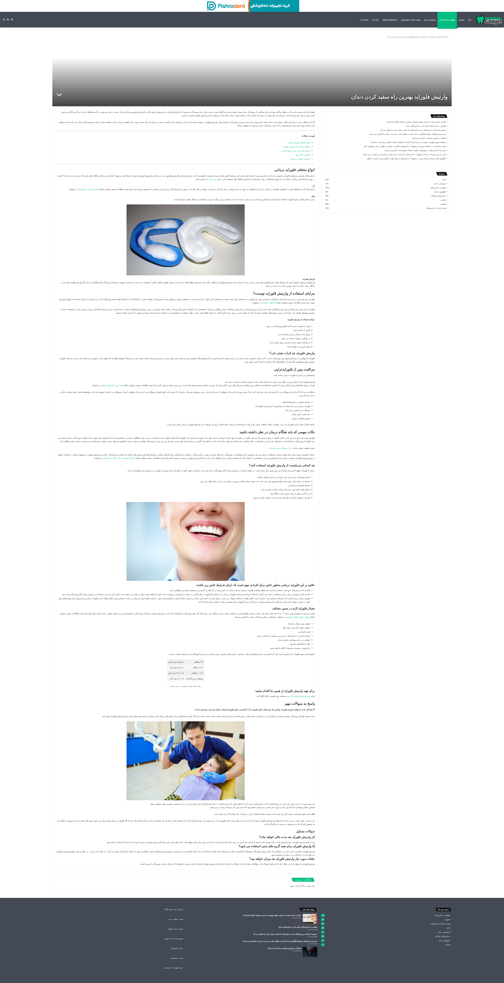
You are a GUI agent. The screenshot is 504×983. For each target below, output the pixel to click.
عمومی (461, 20)
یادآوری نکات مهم (303, 154)
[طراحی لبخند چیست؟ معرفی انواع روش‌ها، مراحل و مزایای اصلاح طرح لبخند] (310, 919)
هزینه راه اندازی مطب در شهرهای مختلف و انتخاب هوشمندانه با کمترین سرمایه (415, 150)
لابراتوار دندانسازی (268, 302)
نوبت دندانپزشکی (176, 958)
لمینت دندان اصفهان (175, 929)
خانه (469, 20)
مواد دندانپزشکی (177, 948)
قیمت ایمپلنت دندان (175, 919)
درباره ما (375, 20)
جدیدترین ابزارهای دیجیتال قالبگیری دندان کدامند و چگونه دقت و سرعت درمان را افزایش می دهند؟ (407, 134)
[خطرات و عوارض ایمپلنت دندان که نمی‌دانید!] (310, 952)
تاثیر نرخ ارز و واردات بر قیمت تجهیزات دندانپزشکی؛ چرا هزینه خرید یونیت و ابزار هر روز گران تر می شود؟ (404, 154)
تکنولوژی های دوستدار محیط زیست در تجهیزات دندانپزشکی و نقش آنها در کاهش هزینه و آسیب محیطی (406, 158)
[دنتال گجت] (489, 19)
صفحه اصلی (441, 37)
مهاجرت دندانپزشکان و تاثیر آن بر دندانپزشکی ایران (426, 126)
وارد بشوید (294, 886)
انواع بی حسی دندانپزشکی (88, 189)
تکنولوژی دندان (440, 192)
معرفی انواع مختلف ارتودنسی (297, 617)
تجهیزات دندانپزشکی (447, 20)
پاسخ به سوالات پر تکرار (300, 159)
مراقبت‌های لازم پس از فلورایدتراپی (295, 150)
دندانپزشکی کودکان (389, 20)
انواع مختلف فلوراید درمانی (299, 142)
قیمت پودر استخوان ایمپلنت (111, 385)
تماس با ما (364, 20)
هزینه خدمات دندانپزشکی (410, 20)
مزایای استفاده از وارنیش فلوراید (296, 146)
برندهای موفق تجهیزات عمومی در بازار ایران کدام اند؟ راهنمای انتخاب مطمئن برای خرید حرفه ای (408, 142)
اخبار (444, 179)
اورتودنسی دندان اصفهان (173, 938)
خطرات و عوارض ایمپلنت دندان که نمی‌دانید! (429, 138)
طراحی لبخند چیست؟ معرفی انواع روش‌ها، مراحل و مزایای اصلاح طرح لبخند (416, 122)
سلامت (443, 200)
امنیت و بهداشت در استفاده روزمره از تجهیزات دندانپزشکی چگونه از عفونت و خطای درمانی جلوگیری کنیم (405, 146)
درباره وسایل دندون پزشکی (281, 448)
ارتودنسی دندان (430, 20)
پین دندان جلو (211, 179)
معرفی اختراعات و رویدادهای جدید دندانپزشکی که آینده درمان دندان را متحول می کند (413, 130)
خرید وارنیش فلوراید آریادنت (299, 696)
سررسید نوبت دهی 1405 (173, 909)
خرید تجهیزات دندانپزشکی (173, 968)
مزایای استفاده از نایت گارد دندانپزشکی (118, 458)
